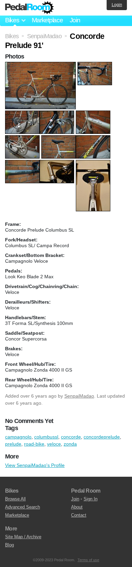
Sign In (90, 498)
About (77, 507)
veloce (54, 444)
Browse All (15, 498)
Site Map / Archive (23, 536)
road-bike (34, 444)
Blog (9, 544)
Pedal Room (29, 8)
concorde (71, 437)
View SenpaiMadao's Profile (35, 465)
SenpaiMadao (79, 396)
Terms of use (88, 560)
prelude (13, 444)
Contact (78, 515)
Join (75, 20)
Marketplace (47, 20)
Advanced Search (22, 507)
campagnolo (18, 437)
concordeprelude (102, 437)
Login (117, 4)
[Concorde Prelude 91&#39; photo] (41, 65)
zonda (70, 444)
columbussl (46, 437)
